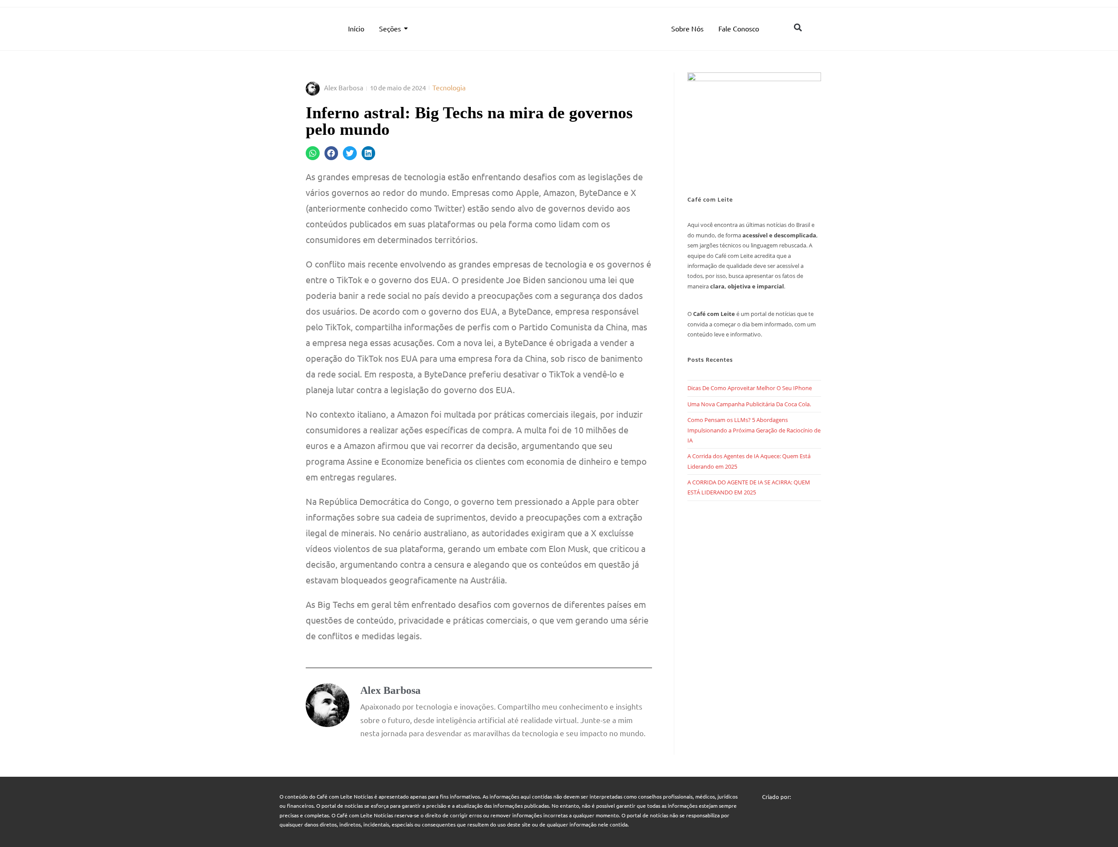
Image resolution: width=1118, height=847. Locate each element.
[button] (797, 27)
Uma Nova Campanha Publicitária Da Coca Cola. (749, 404)
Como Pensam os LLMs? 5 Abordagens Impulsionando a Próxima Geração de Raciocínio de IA (754, 430)
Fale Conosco (738, 28)
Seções (390, 28)
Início (356, 28)
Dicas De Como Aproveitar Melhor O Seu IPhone (749, 388)
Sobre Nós (687, 28)
